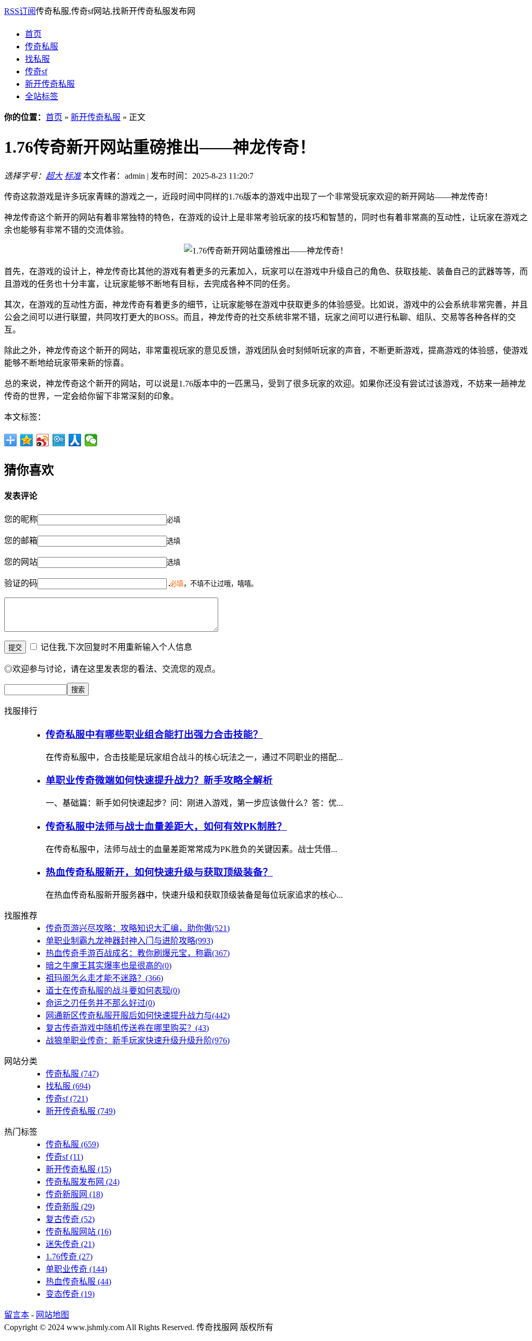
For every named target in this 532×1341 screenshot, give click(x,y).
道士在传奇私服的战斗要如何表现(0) (113, 990)
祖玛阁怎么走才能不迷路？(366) (104, 978)
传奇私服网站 (78, 1231)
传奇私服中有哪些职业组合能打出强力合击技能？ (154, 734)
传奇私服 (41, 46)
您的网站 (20, 561)
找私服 (37, 59)
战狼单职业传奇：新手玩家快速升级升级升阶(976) (138, 1040)
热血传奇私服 (78, 1281)
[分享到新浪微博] (42, 440)
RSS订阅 (20, 11)
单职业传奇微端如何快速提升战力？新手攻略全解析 (159, 780)
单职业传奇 (76, 1269)
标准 (72, 175)
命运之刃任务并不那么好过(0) (100, 1003)
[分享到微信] (91, 440)
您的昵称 (20, 519)
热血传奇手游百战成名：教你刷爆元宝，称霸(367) (138, 953)
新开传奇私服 (50, 83)
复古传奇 (70, 1219)
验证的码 (20, 583)
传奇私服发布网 (82, 1181)
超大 (54, 175)
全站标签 (41, 96)
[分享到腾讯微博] (58, 440)
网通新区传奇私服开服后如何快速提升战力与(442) (138, 1015)
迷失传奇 (70, 1244)
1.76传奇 (69, 1256)
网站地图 (52, 1314)
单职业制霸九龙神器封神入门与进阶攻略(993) (129, 940)
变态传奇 (70, 1294)
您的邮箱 (20, 540)
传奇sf (36, 71)
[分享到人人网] (75, 440)
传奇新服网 (74, 1194)
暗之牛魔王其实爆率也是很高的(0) (108, 965)
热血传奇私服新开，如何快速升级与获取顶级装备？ (159, 872)
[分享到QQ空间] (26, 440)
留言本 (16, 1314)
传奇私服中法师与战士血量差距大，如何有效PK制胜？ (166, 826)
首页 (33, 34)
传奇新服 (70, 1206)
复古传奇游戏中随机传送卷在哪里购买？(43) (127, 1028)
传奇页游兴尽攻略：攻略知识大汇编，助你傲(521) (138, 928)
